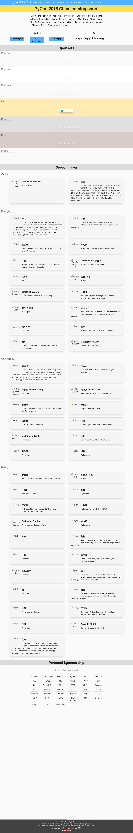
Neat (93, 825)
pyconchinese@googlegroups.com (81, 824)
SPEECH (37, 2)
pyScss (81, 825)
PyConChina (73, 822)
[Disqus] (66, 739)
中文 (99, 2)
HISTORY (89, 2)
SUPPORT (48, 2)
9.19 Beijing (56, 38)
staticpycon (56, 825)
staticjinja (66, 825)
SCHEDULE (62, 2)
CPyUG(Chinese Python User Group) (47, 21)
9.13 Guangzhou (36, 39)
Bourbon (87, 825)
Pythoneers (69, 15)
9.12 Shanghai (17, 38)
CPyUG (46, 825)
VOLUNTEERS (77, 2)
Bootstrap (74, 825)
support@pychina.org (90, 38)
